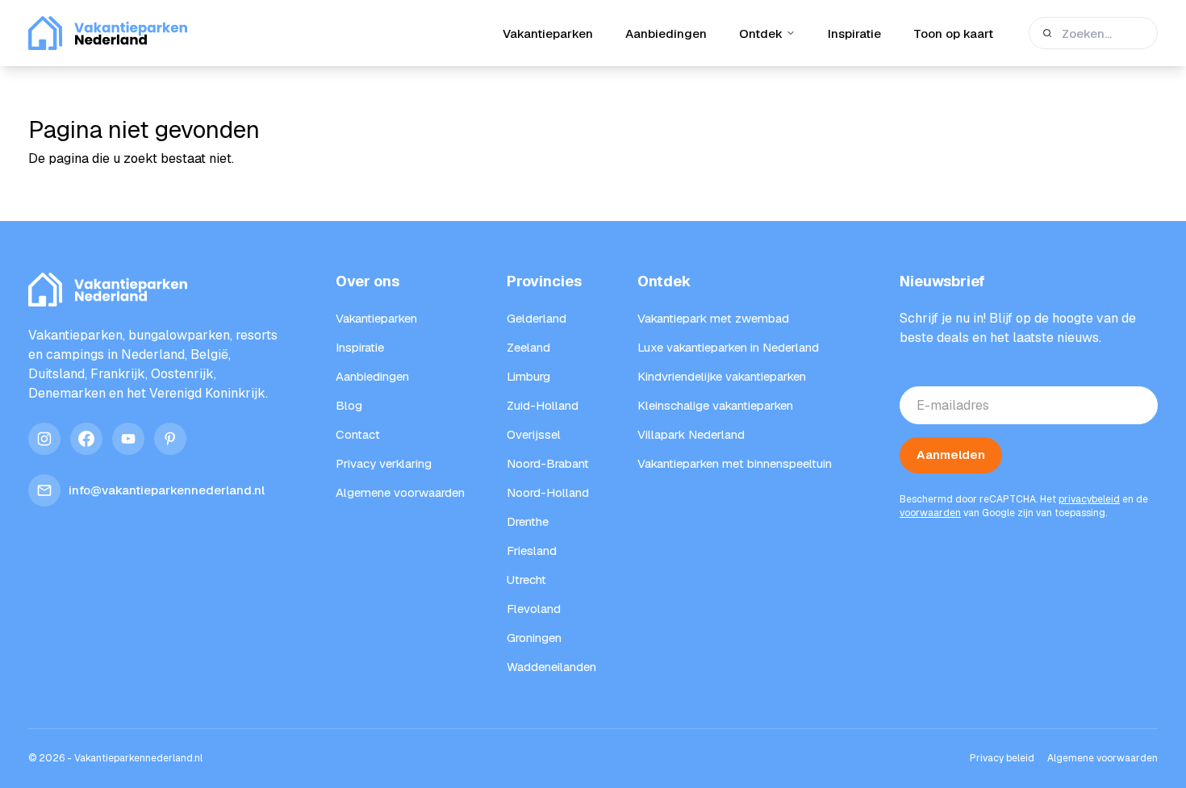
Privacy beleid (1002, 758)
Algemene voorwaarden (1102, 758)
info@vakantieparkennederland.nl (167, 490)
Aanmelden (951, 454)
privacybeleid (1089, 499)
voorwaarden (930, 513)
